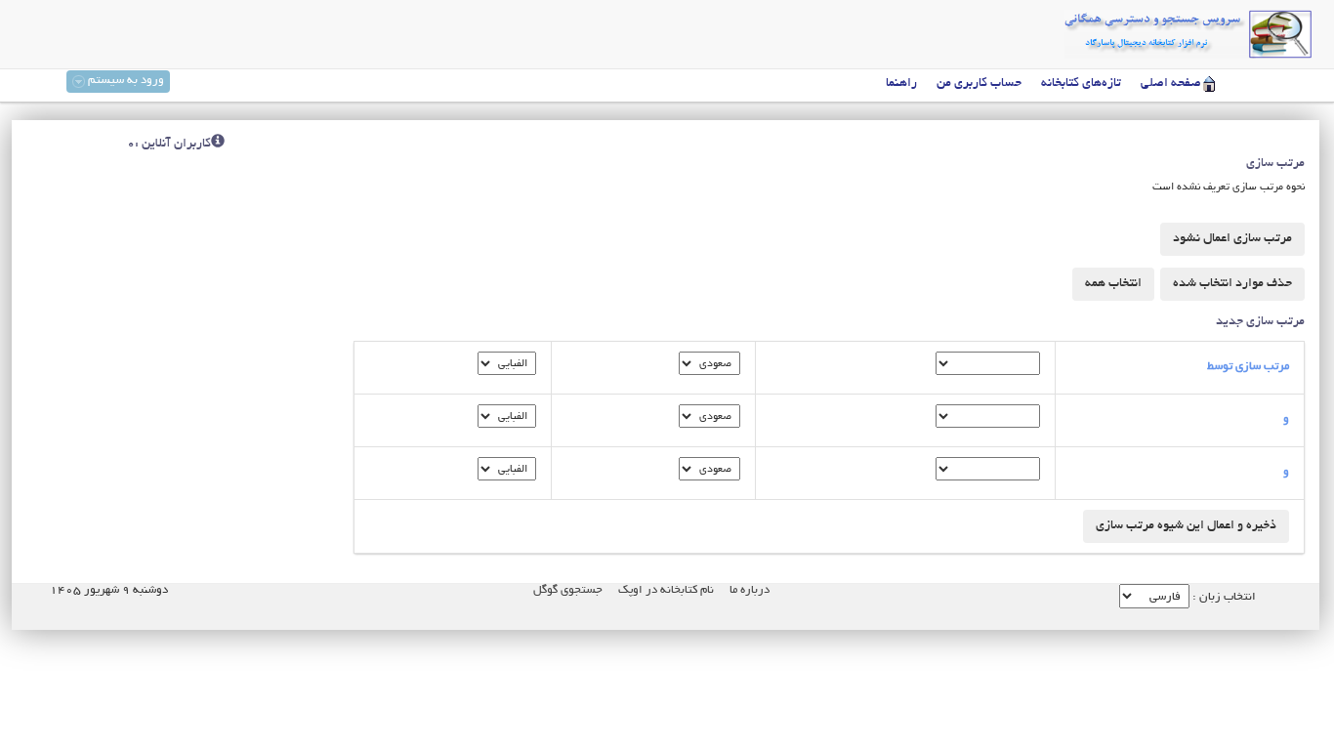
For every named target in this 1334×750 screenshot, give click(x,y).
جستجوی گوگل (568, 590)
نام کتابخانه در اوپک (666, 590)
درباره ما (750, 590)
